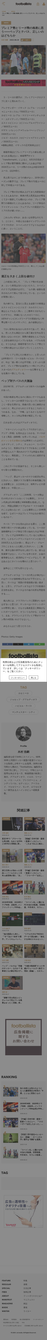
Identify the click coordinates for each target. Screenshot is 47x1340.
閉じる (33, 678)
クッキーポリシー (18, 678)
